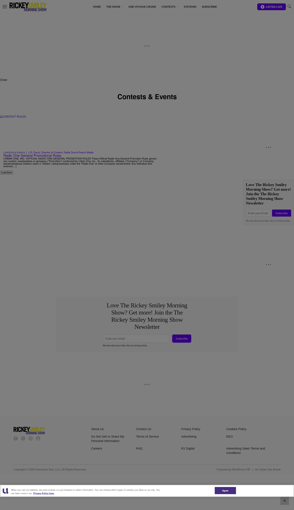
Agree (225, 490)
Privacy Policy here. (43, 493)
